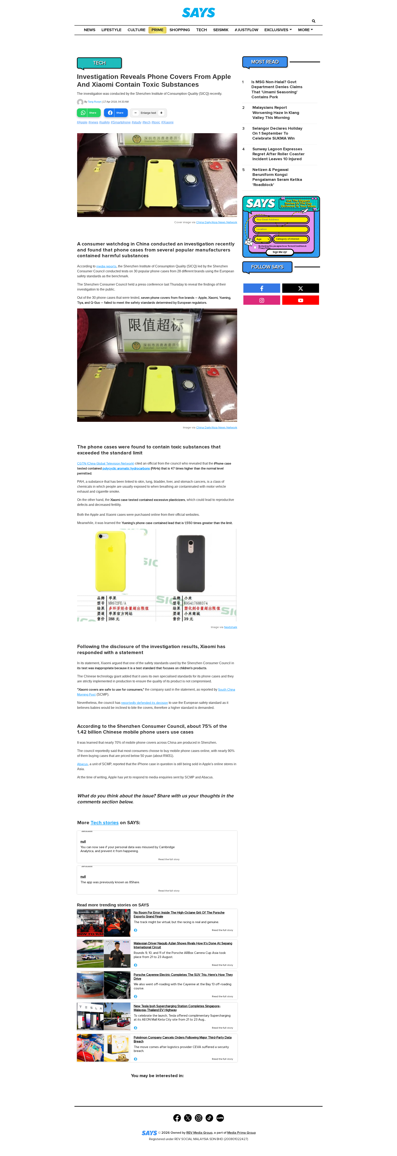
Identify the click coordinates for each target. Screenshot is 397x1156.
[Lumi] (220, 1117)
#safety (104, 122)
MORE (304, 29)
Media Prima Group (241, 1133)
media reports (106, 266)
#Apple (82, 122)
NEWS (89, 29)
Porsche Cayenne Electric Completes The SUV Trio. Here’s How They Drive (183, 976)
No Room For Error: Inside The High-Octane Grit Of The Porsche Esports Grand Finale (179, 914)
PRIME (157, 29)
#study (136, 122)
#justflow (246, 29)
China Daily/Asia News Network (216, 222)
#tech (146, 122)
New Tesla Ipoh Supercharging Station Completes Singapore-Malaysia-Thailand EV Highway (177, 1008)
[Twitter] (188, 1117)
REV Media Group (199, 1133)
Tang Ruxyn (94, 101)
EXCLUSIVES (276, 29)
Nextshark (230, 627)
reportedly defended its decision (144, 702)
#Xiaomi (167, 122)
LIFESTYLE (111, 29)
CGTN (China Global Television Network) (105, 463)
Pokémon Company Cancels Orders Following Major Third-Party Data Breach (183, 1039)
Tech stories (105, 823)
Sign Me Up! (280, 252)
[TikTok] (209, 1117)
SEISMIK (220, 29)
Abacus (82, 764)
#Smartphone (121, 122)
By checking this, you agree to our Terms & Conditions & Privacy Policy (282, 247)
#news (93, 122)
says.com (86, 831)
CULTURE (136, 29)
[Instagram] (198, 1117)
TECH (201, 30)
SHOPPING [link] (180, 29)
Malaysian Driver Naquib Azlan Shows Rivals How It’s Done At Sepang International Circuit (183, 945)
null (83, 842)
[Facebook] (177, 1117)
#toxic (156, 122)
